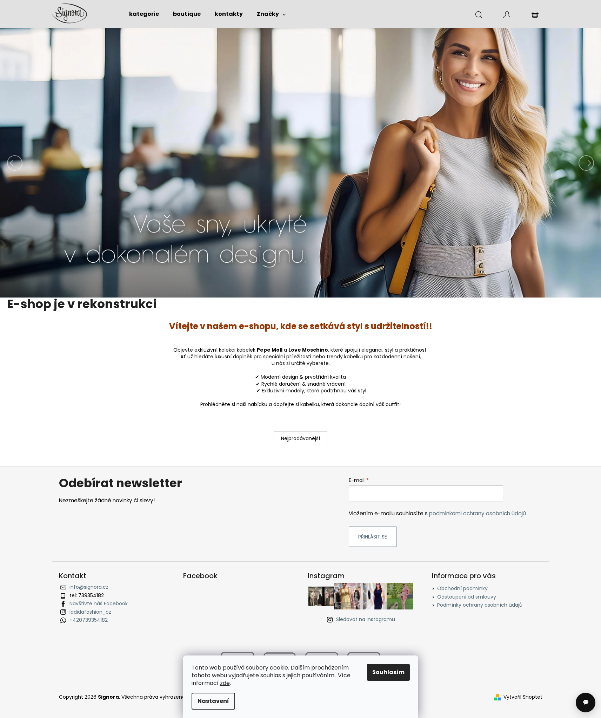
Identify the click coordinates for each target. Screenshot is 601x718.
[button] (45, 163)
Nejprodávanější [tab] (300, 438)
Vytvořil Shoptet (522, 697)
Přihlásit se (372, 536)
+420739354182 (88, 620)
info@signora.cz (88, 586)
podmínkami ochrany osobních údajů (477, 513)
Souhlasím (388, 672)
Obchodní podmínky (462, 588)
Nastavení (213, 701)
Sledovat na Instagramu (365, 619)
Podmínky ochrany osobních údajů (479, 604)
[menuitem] (144, 14)
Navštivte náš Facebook (98, 603)
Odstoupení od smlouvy (466, 596)
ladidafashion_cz (90, 611)
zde (225, 683)
